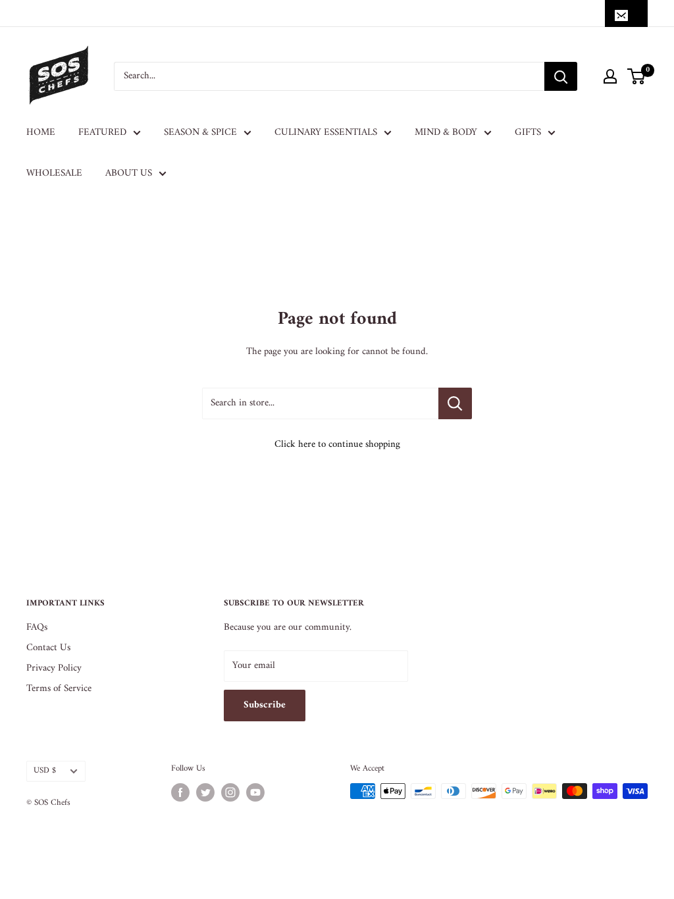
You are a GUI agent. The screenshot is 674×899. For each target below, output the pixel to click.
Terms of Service (58, 689)
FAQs (36, 627)
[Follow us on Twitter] (205, 792)
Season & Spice (200, 132)
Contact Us (48, 648)
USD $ (45, 770)
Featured (102, 132)
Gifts (528, 132)
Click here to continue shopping (337, 444)
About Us (128, 173)
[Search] (560, 76)
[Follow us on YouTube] (255, 792)
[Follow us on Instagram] (230, 792)
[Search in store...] (455, 403)
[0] (637, 76)
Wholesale (54, 173)
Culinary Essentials (325, 132)
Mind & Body (446, 132)
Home (40, 132)
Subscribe (265, 705)
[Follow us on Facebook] (180, 792)
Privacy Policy (54, 668)
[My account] (610, 76)
